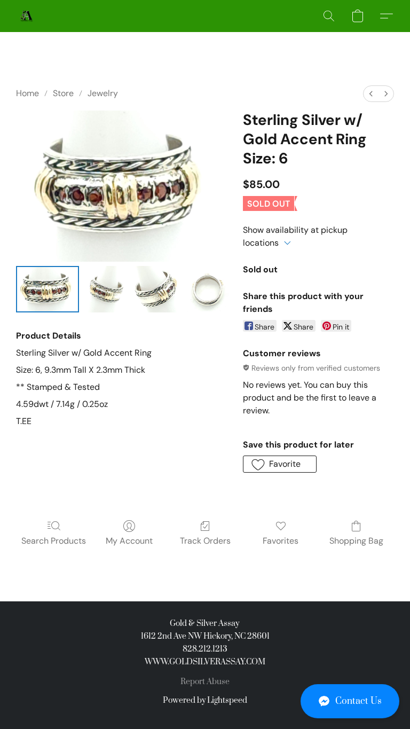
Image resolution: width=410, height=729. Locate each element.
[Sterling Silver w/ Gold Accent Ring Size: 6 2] (156, 289)
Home (27, 93)
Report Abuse (205, 682)
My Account (129, 540)
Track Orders (205, 540)
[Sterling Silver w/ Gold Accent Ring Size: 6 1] (106, 289)
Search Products (53, 540)
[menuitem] (371, 93)
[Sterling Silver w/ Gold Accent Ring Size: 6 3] (207, 289)
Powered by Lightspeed (205, 700)
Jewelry (103, 93)
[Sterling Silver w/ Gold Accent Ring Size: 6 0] (47, 289)
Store (63, 93)
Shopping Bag (356, 540)
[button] (350, 701)
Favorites (280, 540)
